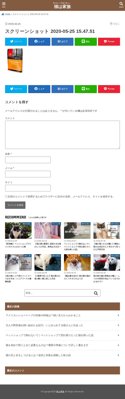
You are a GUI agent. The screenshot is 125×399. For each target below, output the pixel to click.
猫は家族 (62, 6)
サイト (8, 182)
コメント (10, 118)
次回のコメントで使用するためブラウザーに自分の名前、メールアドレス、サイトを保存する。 (61, 196)
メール (9, 168)
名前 (8, 153)
